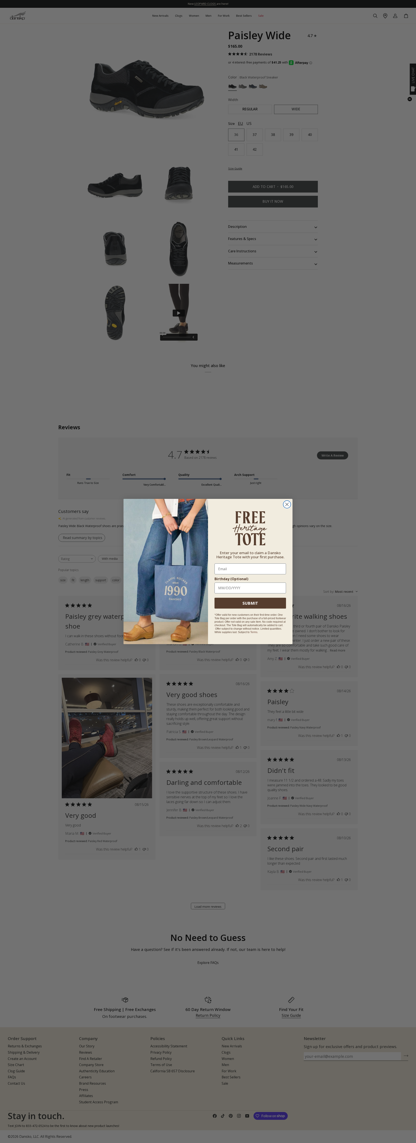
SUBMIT (250, 603)
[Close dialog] (287, 504)
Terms (253, 632)
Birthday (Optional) (231, 578)
